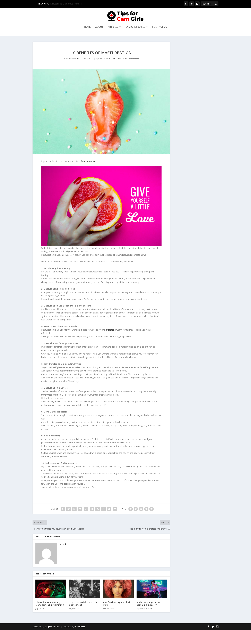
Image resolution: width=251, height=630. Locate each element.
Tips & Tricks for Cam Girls (108, 58)
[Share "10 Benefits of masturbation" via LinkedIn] (92, 509)
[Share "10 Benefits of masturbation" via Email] (109, 509)
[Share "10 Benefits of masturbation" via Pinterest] (86, 509)
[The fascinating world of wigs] (118, 589)
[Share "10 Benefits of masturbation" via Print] (115, 509)
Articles (113, 27)
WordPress (80, 626)
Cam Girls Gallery (137, 27)
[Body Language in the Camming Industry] (152, 589)
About (99, 27)
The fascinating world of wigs (116, 603)
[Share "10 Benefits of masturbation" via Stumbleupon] (103, 509)
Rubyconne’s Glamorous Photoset (66, 3)
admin (77, 58)
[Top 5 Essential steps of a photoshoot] (84, 589)
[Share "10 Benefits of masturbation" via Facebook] (63, 509)
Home (87, 27)
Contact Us (159, 27)
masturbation (88, 161)
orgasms (110, 329)
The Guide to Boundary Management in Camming (49, 603)
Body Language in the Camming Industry (148, 603)
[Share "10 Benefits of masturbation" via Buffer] (98, 509)
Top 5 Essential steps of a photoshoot (83, 603)
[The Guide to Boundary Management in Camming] (50, 589)
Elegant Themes (52, 626)
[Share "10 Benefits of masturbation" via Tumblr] (80, 509)
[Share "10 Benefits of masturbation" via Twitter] (68, 509)
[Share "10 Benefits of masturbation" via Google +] (74, 509)
